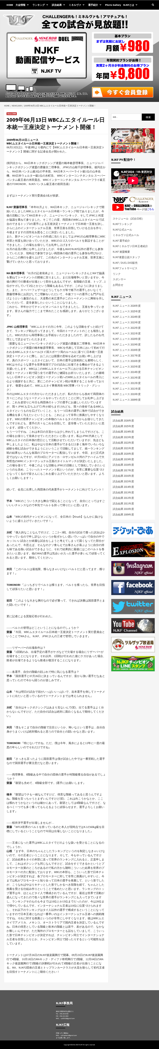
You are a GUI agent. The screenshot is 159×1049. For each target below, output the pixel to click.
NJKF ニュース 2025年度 (127, 311)
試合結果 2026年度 (123, 420)
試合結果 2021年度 (123, 448)
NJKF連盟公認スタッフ (126, 257)
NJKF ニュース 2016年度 (127, 361)
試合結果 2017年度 (123, 470)
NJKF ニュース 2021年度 (127, 333)
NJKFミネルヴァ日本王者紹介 (130, 246)
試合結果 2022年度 (123, 442)
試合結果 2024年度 (123, 431)
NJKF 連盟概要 (121, 251)
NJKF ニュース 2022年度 (127, 328)
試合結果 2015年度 (123, 481)
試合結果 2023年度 (123, 437)
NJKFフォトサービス (125, 268)
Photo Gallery (113, 4)
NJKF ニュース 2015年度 (127, 366)
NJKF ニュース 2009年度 (127, 399)
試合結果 (57, 4)
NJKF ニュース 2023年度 (127, 322)
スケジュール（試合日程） (128, 218)
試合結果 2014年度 (123, 487)
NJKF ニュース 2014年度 (127, 372)
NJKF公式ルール (122, 229)
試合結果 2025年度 (123, 426)
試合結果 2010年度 (123, 509)
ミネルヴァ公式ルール (126, 235)
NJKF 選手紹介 (121, 240)
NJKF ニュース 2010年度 (127, 394)
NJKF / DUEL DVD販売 (125, 263)
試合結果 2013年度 (123, 492)
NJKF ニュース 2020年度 (127, 339)
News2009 (11, 113)
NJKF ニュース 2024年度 (127, 316)
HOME (10, 4)
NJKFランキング (122, 224)
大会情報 (20, 4)
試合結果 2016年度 (123, 476)
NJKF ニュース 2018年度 (127, 350)
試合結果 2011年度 (123, 503)
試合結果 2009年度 (123, 514)
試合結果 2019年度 (123, 459)
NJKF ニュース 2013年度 (127, 377)
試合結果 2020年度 (123, 453)
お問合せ (118, 285)
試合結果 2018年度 (123, 464)
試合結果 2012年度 (123, 498)
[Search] (153, 5)
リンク (117, 274)
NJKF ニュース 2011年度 (127, 388)
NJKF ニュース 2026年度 (127, 305)
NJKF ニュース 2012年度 (127, 383)
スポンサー (119, 279)
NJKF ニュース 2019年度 (127, 344)
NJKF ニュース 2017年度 (127, 355)
